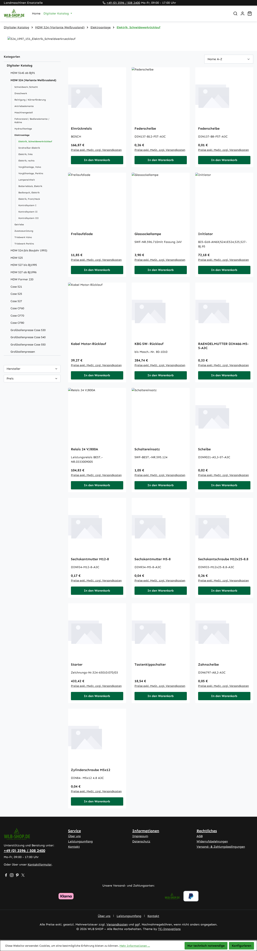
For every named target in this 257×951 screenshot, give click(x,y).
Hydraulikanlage (23, 128)
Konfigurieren (241, 945)
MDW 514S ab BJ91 (23, 73)
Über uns (74, 836)
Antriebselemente (24, 106)
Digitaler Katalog (19, 65)
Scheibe (204, 449)
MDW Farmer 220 (22, 279)
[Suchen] (235, 13)
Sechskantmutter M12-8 (90, 559)
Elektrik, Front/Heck (29, 199)
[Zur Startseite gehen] (14, 13)
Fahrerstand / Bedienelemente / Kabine (31, 121)
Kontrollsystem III (28, 218)
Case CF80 (17, 322)
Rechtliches (207, 831)
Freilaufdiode (82, 234)
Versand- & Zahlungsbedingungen (221, 846)
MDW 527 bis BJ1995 (24, 265)
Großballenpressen (23, 351)
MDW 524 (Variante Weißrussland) (33, 80)
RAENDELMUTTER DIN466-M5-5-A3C (223, 346)
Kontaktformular (40, 864)
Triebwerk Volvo (23, 237)
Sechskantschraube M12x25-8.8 (223, 559)
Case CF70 (17, 315)
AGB (200, 836)
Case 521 (16, 286)
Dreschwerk (20, 93)
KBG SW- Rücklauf (149, 344)
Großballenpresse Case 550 (28, 344)
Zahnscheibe (208, 664)
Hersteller (13, 368)
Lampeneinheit (26, 179)
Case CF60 (17, 308)
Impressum (140, 836)
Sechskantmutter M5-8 (153, 559)
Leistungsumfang (80, 841)
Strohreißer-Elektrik (29, 148)
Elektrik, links (25, 154)
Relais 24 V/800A (84, 449)
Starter (76, 664)
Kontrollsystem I (27, 205)
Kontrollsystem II (27, 211)
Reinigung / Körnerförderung (30, 99)
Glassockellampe (148, 234)
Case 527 (16, 301)
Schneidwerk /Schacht (26, 87)
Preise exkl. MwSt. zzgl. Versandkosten (96, 150)
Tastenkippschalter (150, 664)
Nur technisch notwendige (206, 945)
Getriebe (19, 224)
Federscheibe (145, 128)
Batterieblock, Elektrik (30, 186)
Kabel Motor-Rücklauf (88, 344)
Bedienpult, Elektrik (29, 192)
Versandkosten (117, 924)
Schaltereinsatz (147, 449)
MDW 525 (17, 257)
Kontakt (74, 846)
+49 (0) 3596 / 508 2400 (123, 3)
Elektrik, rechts (26, 160)
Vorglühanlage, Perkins (30, 173)
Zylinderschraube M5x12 (90, 770)
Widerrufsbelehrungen (212, 841)
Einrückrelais (81, 128)
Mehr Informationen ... (134, 945)
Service (74, 831)
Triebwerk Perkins (24, 243)
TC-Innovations (169, 929)
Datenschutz (141, 841)
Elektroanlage (22, 135)
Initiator (205, 234)
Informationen (145, 831)
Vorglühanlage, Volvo (29, 167)
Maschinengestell (23, 112)
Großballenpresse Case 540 (28, 337)
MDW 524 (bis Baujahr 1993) (29, 250)
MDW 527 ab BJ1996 (23, 272)
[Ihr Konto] (242, 13)
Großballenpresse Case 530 (28, 330)
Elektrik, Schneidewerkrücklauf (35, 141)
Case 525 (16, 294)
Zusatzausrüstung (23, 231)
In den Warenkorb (97, 160)
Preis (10, 378)
